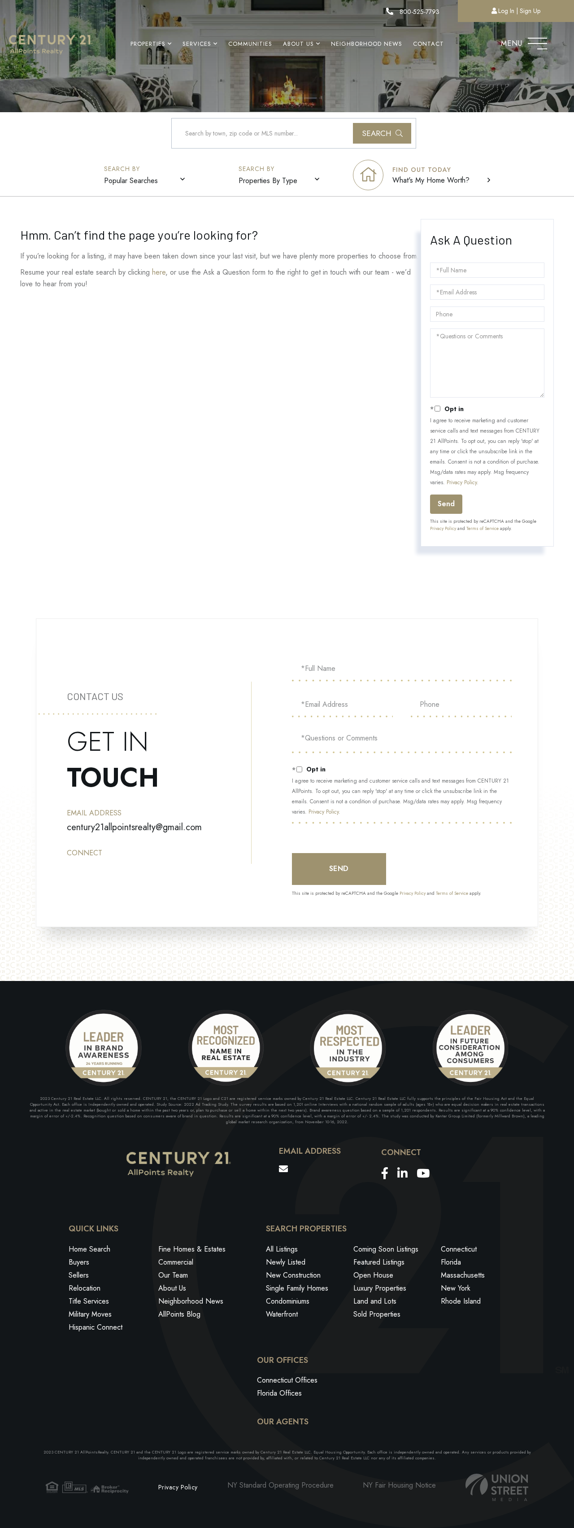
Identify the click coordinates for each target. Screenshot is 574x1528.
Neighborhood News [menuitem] (366, 43)
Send (446, 504)
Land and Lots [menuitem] (374, 1301)
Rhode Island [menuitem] (461, 1301)
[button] (382, 133)
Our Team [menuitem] (173, 1275)
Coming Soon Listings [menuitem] (385, 1249)
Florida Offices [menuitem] (279, 1393)
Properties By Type (268, 180)
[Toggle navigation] (537, 41)
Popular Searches (131, 180)
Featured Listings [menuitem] (378, 1262)
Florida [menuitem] (451, 1262)
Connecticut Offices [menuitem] (287, 1380)
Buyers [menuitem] (79, 1262)
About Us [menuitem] (298, 43)
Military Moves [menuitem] (90, 1314)
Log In (506, 10)
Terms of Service (482, 528)
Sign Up (530, 10)
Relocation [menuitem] (84, 1288)
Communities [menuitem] (250, 43)
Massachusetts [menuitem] (463, 1275)
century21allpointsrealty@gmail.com (134, 827)
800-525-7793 (418, 11)
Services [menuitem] (197, 43)
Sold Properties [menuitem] (376, 1314)
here (158, 272)
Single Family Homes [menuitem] (297, 1288)
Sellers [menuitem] (79, 1275)
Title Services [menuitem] (89, 1301)
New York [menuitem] (455, 1288)
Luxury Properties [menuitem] (379, 1288)
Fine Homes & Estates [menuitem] (192, 1249)
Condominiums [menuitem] (287, 1301)
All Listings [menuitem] (282, 1249)
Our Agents (283, 1422)
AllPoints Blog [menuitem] (179, 1314)
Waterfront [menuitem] (282, 1314)
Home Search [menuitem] (89, 1249)
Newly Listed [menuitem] (285, 1262)
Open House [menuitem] (373, 1275)
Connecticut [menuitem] (459, 1249)
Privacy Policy (462, 482)
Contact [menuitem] (428, 43)
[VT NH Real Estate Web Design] (496, 1487)
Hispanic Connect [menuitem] (95, 1327)
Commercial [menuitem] (175, 1262)
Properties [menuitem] (147, 43)
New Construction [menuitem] (293, 1275)
